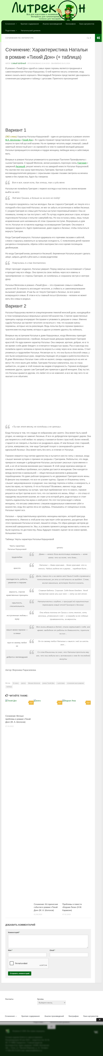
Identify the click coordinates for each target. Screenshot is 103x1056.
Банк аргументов (86, 24)
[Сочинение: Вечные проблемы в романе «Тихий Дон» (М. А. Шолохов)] (19, 706)
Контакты (9, 999)
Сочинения (10, 24)
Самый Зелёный (18, 63)
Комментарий (14, 932)
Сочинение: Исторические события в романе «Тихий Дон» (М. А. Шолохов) (46, 907)
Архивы (40, 999)
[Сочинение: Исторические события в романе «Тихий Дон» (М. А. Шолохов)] (48, 800)
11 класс (16, 683)
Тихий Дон (27, 140)
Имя (10, 950)
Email (52, 950)
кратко (23, 683)
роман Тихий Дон (48, 683)
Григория (82, 163)
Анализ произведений (52, 24)
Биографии (71, 24)
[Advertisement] (48, 104)
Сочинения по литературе (19, 38)
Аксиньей (20, 166)
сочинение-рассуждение (75, 683)
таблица (9, 686)
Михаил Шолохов (34, 683)
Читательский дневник (30, 30)
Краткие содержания (30, 24)
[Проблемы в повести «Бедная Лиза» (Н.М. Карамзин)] (76, 800)
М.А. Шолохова (13, 140)
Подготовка (10, 30)
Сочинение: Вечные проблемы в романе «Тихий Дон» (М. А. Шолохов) (18, 719)
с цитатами (61, 683)
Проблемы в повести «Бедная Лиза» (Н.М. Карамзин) (72, 907)
